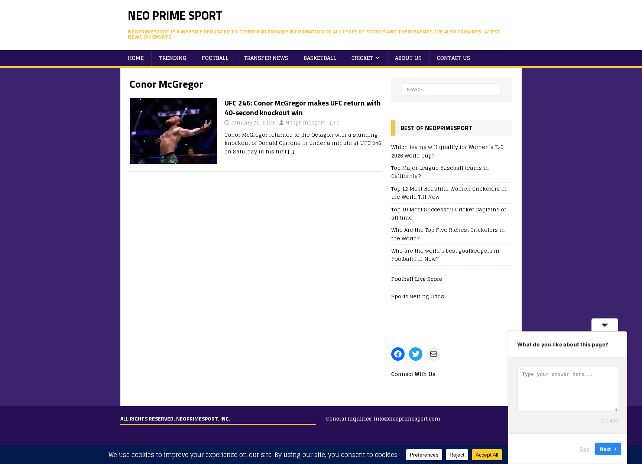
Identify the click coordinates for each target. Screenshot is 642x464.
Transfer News (266, 57)
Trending (173, 57)
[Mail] (433, 354)
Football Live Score (416, 278)
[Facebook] (398, 354)
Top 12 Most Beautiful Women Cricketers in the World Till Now (449, 192)
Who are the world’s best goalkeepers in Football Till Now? (445, 254)
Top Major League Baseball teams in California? (440, 172)
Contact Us (453, 57)
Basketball (320, 57)
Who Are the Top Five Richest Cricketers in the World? (448, 234)
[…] (291, 151)
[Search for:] (451, 89)
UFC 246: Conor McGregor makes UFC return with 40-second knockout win (302, 107)
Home (136, 57)
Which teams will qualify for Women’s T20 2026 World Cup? (447, 151)
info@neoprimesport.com (407, 419)
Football (215, 57)
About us (408, 57)
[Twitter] (415, 354)
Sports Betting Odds (417, 296)
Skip (584, 449)
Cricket (362, 57)
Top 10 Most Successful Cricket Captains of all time (448, 213)
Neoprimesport (305, 123)
